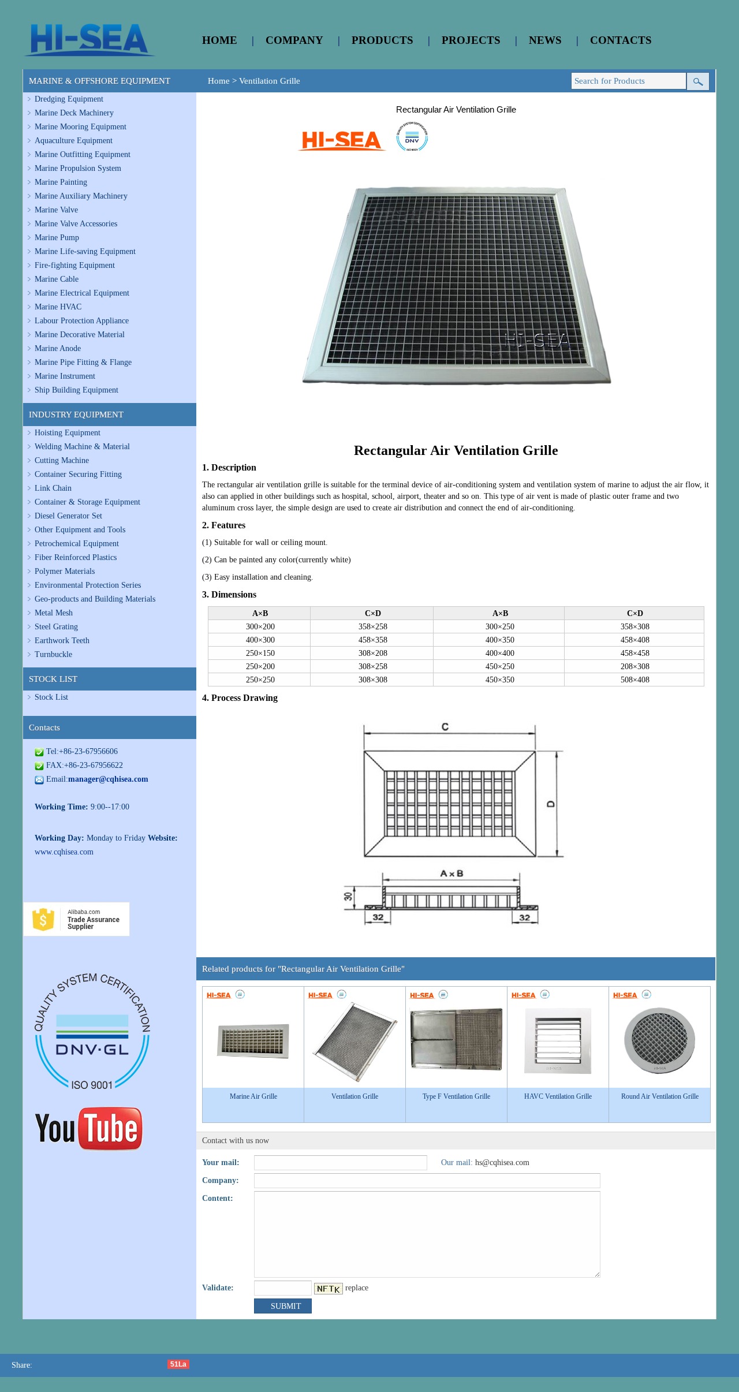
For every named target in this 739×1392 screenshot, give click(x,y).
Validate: (218, 1287)
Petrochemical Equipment (77, 543)
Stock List (51, 697)
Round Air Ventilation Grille (660, 1096)
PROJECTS (471, 40)
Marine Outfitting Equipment (82, 154)
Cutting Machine (62, 460)
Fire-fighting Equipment (75, 265)
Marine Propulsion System (78, 168)
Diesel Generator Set (68, 516)
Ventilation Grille (269, 80)
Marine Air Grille (253, 1096)
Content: (217, 1198)
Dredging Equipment (69, 99)
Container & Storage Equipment (87, 502)
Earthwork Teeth (62, 640)
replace (356, 1287)
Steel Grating (56, 626)
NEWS (545, 40)
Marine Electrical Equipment (82, 293)
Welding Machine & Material (82, 446)
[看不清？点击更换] (328, 1288)
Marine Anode (58, 348)
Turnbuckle (53, 654)
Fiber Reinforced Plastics (76, 557)
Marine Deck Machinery (74, 113)
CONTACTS (621, 40)
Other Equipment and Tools (80, 529)
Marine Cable (57, 279)
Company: (220, 1180)
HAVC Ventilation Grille (558, 1096)
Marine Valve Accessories (76, 223)
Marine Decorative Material (80, 334)
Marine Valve (56, 210)
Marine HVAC (58, 307)
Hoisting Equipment (67, 432)
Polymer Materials (65, 571)
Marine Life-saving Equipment (85, 251)
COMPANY (294, 40)
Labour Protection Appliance (82, 320)
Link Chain (53, 488)
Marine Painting (61, 182)
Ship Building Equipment (76, 390)
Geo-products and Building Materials (95, 599)
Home (219, 80)
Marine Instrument (65, 376)
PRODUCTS (382, 40)
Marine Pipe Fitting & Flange (83, 362)
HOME (219, 40)
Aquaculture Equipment (74, 140)
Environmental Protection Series (88, 585)
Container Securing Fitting (78, 474)
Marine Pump (57, 237)
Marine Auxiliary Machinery (81, 196)
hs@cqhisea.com (502, 1162)
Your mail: (221, 1162)
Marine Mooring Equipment (80, 126)
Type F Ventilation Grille (456, 1096)
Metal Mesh (54, 613)
